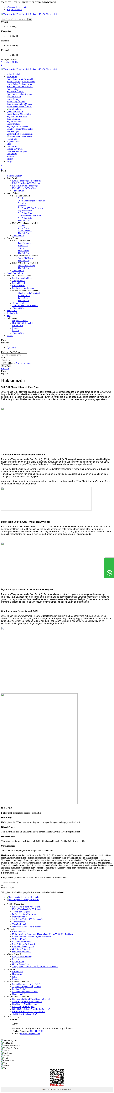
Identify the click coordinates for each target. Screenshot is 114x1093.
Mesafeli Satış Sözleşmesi (23, 944)
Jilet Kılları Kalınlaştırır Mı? (24, 1014)
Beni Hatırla (10, 363)
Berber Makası (13, 124)
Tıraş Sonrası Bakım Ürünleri (20, 104)
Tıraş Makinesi (13, 119)
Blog (9, 144)
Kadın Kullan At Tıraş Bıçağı (20, 86)
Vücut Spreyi (23, 228)
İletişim (10, 159)
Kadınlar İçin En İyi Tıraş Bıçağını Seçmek (31, 999)
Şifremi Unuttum (23, 363)
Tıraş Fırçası (23, 250)
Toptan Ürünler (13, 141)
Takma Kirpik (13, 131)
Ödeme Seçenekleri (20, 964)
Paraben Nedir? (19, 989)
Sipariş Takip (18, 961)
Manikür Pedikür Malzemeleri (20, 129)
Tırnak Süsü (23, 298)
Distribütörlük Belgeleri (17, 151)
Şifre (3, 357)
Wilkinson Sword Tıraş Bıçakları (26, 927)
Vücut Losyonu (25, 230)
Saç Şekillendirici (14, 121)
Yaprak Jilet (23, 245)
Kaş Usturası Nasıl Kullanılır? (25, 1004)
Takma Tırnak (24, 295)
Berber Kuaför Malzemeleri (19, 114)
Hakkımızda (12, 146)
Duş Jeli (21, 225)
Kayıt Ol (5, 368)
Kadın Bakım (12, 89)
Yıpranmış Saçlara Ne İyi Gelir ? (26, 986)
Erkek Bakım (12, 99)
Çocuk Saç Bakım (15, 111)
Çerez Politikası (19, 931)
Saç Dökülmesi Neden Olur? (25, 991)
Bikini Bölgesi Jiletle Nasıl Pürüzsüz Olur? (31, 1009)
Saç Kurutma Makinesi (17, 116)
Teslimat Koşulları (20, 939)
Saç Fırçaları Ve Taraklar (17, 126)
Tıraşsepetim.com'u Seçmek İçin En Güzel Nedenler (35, 966)
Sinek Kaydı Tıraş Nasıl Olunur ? (27, 1001)
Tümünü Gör (18, 191)
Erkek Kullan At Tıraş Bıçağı (19, 84)
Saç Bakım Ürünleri (15, 91)
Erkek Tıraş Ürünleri (16, 101)
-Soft (44, 1089)
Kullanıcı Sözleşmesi (21, 941)
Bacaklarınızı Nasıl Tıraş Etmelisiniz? (28, 1011)
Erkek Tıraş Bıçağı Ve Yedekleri (21, 81)
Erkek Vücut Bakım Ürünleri (19, 106)
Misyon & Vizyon (15, 149)
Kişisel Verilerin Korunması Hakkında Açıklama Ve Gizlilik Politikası (42, 934)
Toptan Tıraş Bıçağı (21, 912)
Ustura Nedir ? (18, 994)
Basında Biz (12, 154)
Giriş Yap (6, 366)
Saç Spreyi (22, 198)
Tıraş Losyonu (24, 243)
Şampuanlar (23, 206)
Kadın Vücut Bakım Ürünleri (19, 94)
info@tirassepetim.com (30, 1033)
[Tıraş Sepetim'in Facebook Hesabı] (23, 897)
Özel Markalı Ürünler (21, 951)
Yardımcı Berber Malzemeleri (20, 134)
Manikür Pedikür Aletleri (29, 293)
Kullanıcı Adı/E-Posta (10, 352)
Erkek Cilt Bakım (25, 258)
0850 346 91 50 (37, 1031)
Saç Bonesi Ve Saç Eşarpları (30, 208)
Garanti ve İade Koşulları (23, 946)
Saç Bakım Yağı (25, 218)
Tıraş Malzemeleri (20, 924)
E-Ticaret (50, 1089)
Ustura (21, 248)
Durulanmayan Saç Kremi (29, 215)
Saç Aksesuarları (25, 211)
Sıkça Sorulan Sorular (21, 956)
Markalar (11, 156)
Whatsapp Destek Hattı (17, 7)
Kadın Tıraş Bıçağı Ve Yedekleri (21, 79)
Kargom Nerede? (14, 9)
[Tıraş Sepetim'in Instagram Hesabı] (23, 899)
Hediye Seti (12, 139)
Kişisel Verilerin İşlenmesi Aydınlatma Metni (31, 936)
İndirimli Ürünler (14, 74)
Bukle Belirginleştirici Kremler (31, 201)
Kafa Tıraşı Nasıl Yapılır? (23, 1006)
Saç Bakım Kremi (26, 213)
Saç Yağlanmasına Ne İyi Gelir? (26, 984)
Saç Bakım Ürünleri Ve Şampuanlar (28, 919)
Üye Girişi (11, 347)
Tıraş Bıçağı (12, 76)
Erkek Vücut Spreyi (26, 265)
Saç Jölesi (22, 203)
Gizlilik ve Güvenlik (21, 949)
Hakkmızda (17, 974)
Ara (30, 19)
